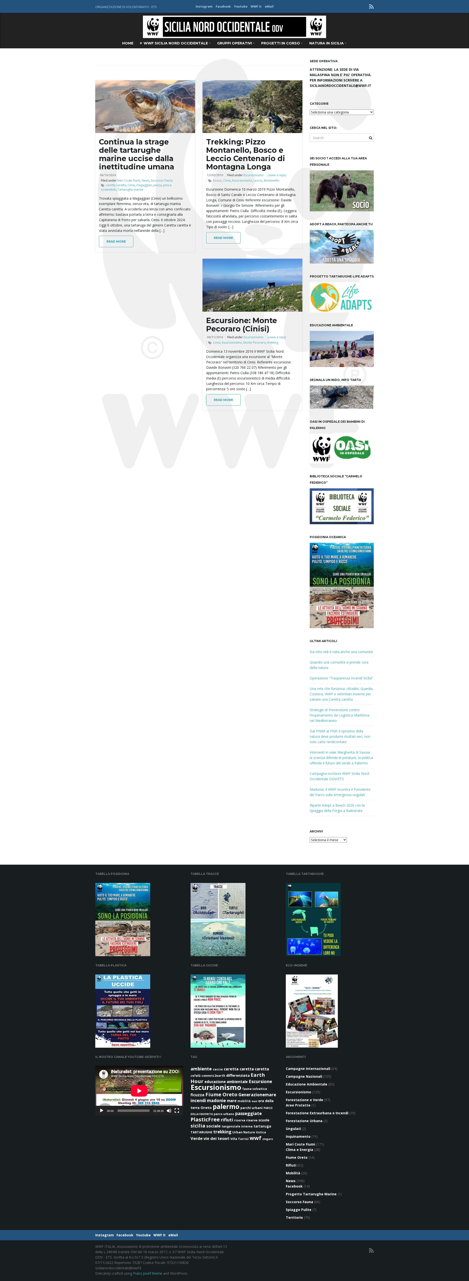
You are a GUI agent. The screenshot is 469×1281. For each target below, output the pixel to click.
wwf (255, 1137)
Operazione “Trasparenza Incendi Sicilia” (341, 678)
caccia (218, 1069)
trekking (272, 342)
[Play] (101, 1110)
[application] (139, 1091)
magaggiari (144, 185)
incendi (198, 1100)
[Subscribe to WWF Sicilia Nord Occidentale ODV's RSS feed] (371, 6)
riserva (239, 1120)
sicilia (198, 1125)
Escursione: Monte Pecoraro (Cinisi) (241, 324)
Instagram (204, 6)
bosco (217, 180)
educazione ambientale (226, 1081)
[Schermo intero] (176, 1110)
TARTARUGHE (201, 1132)
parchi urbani (251, 1108)
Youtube (240, 6)
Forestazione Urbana (304, 1120)
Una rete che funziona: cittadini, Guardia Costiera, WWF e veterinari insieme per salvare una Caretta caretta (341, 694)
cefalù (196, 1076)
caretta (231, 1069)
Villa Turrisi (239, 1139)
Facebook (223, 6)
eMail (269, 6)
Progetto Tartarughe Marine (311, 1194)
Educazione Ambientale (306, 1084)
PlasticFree (205, 1119)
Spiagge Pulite (298, 1209)
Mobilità (293, 1173)
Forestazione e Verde (304, 1099)
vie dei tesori (216, 1138)
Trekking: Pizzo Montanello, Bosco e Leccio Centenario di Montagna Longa (245, 154)
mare (231, 1100)
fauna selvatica (254, 1089)
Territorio (294, 1217)
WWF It (256, 6)
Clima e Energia (299, 1149)
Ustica (261, 1132)
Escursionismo (254, 175)
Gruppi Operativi (235, 43)
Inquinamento (298, 1136)
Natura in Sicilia (327, 43)
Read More (116, 241)
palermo (226, 1106)
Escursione (260, 1081)
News (145, 180)
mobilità (244, 1101)
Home (127, 43)
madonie (216, 1100)
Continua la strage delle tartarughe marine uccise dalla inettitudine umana (136, 154)
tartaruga (262, 1126)
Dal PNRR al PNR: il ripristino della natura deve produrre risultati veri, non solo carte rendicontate (340, 736)
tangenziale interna (237, 1126)
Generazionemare (257, 1094)
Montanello (271, 180)
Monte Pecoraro (254, 342)
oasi (254, 1101)
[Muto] (169, 1110)
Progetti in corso (281, 43)
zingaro (267, 1139)
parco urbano (224, 1114)
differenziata (238, 1075)
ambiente (201, 1069)
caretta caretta (116, 185)
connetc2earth (213, 1076)
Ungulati (293, 1128)
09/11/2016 (215, 337)
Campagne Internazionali (308, 1068)
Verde (197, 1138)
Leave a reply (277, 175)
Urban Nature (243, 1132)
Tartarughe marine (130, 189)
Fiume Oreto (221, 1094)
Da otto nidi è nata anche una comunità (341, 651)
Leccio (258, 180)
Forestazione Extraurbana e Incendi (317, 1113)
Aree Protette (298, 1105)
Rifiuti (291, 1165)
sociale (213, 1126)
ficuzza (197, 1094)
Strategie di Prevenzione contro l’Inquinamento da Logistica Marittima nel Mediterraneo (339, 715)
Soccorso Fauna (162, 180)
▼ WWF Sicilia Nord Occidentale (174, 43)
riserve (251, 1120)
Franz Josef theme (147, 1273)
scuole (263, 1120)
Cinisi (131, 185)
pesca (157, 185)
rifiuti (227, 1120)
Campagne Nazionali (304, 1076)
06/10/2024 (108, 175)
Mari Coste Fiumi (128, 180)
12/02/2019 (215, 175)
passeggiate (248, 1113)
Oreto (206, 1107)
